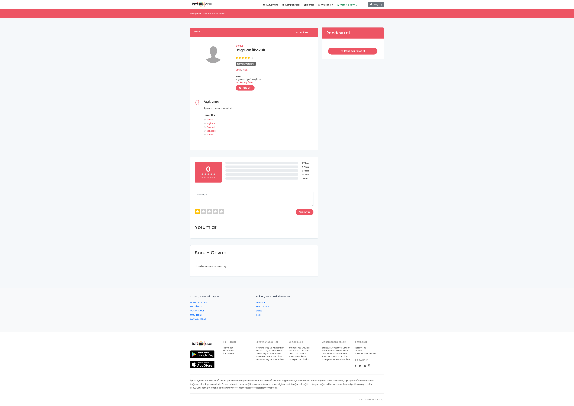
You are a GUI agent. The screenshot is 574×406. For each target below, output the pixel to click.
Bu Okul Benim (303, 32)
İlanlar (310, 4)
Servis (210, 134)
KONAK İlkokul (197, 310)
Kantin (210, 119)
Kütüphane (272, 4)
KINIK (245, 69)
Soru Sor (247, 87)
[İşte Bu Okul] (202, 343)
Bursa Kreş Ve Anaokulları (269, 356)
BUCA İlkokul (196, 306)
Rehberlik (211, 130)
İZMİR (238, 69)
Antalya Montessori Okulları (336, 359)
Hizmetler (228, 347)
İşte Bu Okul (202, 4)
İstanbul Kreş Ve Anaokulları (270, 347)
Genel (197, 31)
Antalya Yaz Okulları (299, 359)
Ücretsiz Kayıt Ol (349, 4)
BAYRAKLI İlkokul (198, 318)
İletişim (358, 350)
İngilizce (211, 123)
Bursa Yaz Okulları (298, 356)
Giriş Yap (378, 4)
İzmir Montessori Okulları (334, 353)
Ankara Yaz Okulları (299, 350)
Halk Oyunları (262, 306)
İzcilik (258, 314)
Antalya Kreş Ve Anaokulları (270, 359)
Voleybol (260, 302)
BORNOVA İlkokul (198, 302)
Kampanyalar (292, 4)
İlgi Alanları (228, 353)
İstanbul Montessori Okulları (336, 347)
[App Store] (202, 364)
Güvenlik (211, 127)
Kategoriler (195, 13)
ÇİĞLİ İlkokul (196, 314)
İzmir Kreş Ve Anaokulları (268, 353)
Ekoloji (259, 310)
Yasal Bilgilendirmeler (365, 353)
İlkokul (206, 13)
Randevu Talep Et (354, 51)
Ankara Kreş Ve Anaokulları (269, 350)
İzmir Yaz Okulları (297, 353)
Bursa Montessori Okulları (335, 356)
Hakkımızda (360, 347)
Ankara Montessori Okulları (335, 350)
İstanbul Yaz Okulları (299, 347)
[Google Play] (202, 354)
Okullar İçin (326, 4)
